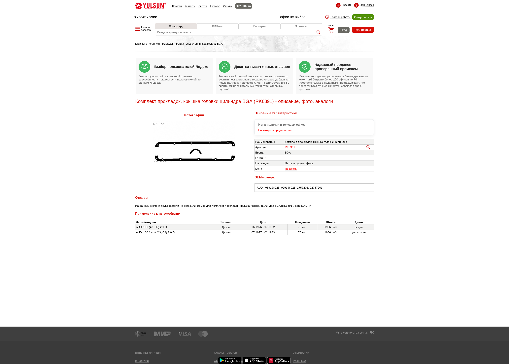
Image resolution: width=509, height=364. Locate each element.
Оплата (202, 6)
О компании (301, 352)
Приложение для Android (230, 360)
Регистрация (363, 29)
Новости (177, 6)
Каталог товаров (225, 352)
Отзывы (227, 6)
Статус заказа (363, 17)
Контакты (190, 6)
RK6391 (290, 147)
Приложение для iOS (254, 360)
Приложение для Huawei (279, 360)
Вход (343, 29)
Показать (291, 168)
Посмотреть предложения (275, 130)
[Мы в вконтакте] (371, 333)
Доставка (215, 6)
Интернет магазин (148, 352)
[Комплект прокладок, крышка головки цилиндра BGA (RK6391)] (194, 161)
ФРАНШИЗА (243, 6)
